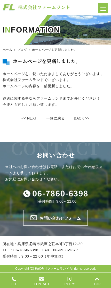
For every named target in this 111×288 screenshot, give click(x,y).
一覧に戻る (55, 118)
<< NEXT (29, 118)
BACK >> (82, 118)
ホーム (7, 50)
